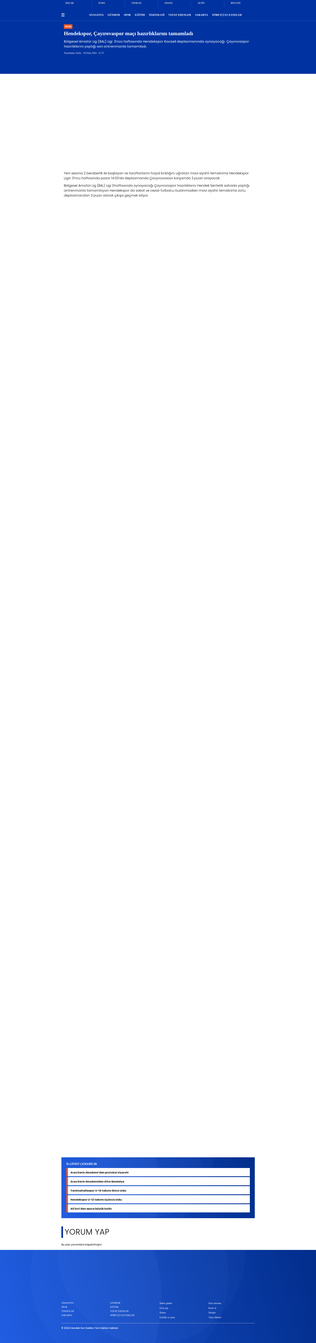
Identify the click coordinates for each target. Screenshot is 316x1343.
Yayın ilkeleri (215, 1317)
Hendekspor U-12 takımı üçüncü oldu (96, 1199)
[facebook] (142, 1290)
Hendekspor (95, 1145)
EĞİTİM (140, 14)
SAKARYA (201, 14)
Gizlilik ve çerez (167, 1317)
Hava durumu (215, 1303)
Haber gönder (166, 1303)
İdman (112, 1145)
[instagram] (164, 1290)
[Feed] (175, 1290)
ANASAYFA (96, 14)
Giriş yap (164, 1308)
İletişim (212, 1312)
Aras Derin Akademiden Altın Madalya (97, 1181)
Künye (163, 1312)
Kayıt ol (212, 1308)
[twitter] (153, 1290)
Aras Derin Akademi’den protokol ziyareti (99, 1172)
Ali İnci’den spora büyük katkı (91, 1208)
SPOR (127, 14)
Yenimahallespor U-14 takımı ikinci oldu (98, 1190)
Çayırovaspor (74, 1145)
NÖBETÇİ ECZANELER (227, 14)
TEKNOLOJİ (156, 14)
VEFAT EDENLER (179, 14)
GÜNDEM (114, 14)
